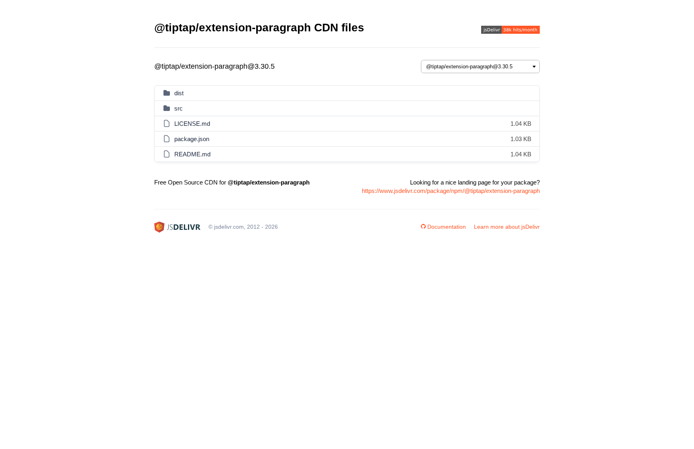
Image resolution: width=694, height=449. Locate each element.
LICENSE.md (192, 123)
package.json (191, 138)
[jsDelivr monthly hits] (510, 31)
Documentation (446, 226)
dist (179, 93)
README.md (192, 154)
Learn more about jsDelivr (507, 226)
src (178, 108)
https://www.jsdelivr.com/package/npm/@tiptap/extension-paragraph (451, 190)
